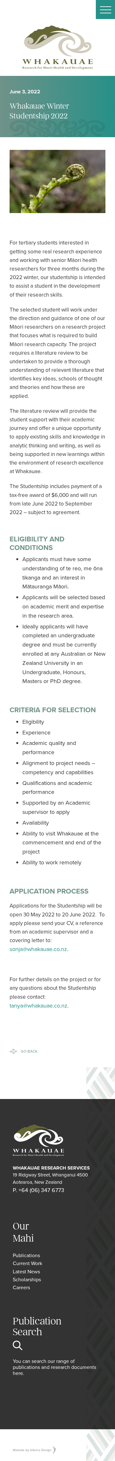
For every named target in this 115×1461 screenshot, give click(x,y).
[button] (105, 9)
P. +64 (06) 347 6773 (38, 1190)
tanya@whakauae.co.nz (38, 1005)
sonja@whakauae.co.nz (38, 949)
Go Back (29, 1051)
